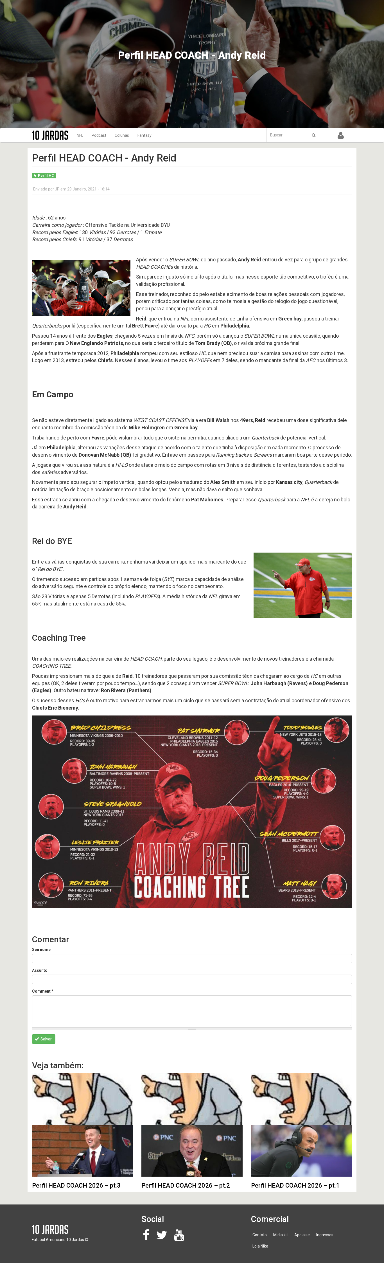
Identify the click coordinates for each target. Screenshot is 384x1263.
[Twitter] (163, 1238)
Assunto (40, 970)
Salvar (46, 1039)
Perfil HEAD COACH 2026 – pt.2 (185, 1185)
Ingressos (324, 1235)
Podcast (99, 135)
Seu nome (41, 949)
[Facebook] (148, 1238)
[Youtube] (180, 1238)
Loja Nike (260, 1246)
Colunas (122, 135)
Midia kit (280, 1235)
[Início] (52, 135)
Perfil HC (46, 175)
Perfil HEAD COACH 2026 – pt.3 (76, 1185)
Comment (42, 991)
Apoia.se (302, 1235)
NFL (80, 135)
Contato (259, 1235)
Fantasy (144, 135)
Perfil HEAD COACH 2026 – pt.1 (295, 1185)
